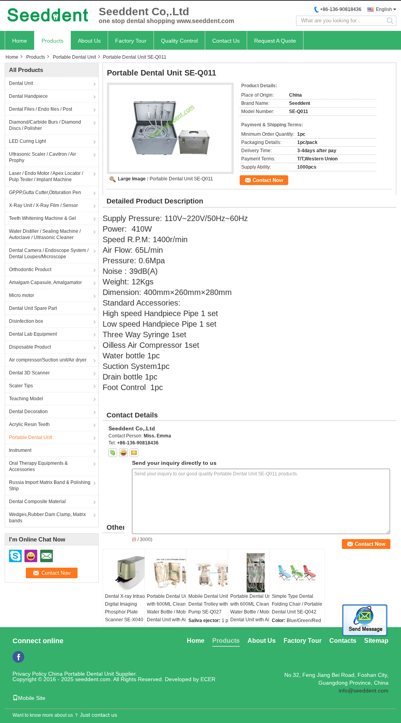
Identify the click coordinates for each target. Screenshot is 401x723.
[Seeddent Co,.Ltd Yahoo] (123, 452)
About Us (89, 41)
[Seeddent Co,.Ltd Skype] (112, 452)
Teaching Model (26, 398)
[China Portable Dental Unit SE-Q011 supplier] (170, 128)
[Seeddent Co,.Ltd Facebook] (18, 657)
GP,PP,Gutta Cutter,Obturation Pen (45, 192)
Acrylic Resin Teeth (29, 424)
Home (19, 41)
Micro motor (21, 295)
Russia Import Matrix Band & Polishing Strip (49, 485)
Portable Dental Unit (74, 57)
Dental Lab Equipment (33, 334)
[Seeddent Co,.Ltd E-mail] (134, 452)
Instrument (20, 450)
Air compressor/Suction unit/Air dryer (48, 360)
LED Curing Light (27, 141)
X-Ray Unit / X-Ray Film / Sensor (43, 205)
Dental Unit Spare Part (33, 308)
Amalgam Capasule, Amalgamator (45, 282)
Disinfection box (26, 321)
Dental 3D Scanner (29, 373)
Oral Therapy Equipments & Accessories (38, 466)
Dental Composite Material (37, 501)
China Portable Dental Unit (81, 674)
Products (52, 41)
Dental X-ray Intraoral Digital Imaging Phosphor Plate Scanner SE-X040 (127, 608)
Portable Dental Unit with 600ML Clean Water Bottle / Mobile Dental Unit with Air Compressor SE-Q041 (170, 612)
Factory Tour (130, 41)
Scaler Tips (21, 385)
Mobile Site (31, 698)
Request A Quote (275, 41)
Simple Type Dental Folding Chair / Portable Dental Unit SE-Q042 (297, 604)
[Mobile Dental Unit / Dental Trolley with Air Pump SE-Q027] (213, 572)
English (384, 9)
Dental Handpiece (28, 96)
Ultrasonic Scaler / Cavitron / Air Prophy (42, 157)
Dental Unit (21, 83)
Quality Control (179, 41)
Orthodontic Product (30, 269)
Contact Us (226, 41)
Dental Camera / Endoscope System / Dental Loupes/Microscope (49, 253)
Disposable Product (30, 347)
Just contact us (98, 715)
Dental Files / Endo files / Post (40, 109)
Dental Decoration (28, 411)
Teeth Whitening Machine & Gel (42, 218)
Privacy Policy (30, 674)
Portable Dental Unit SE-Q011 (181, 179)
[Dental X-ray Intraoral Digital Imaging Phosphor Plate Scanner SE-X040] (130, 572)
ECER (207, 679)
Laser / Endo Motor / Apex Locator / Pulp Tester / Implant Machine (46, 176)
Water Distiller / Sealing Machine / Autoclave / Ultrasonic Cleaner (45, 234)
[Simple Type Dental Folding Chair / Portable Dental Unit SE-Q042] (297, 572)
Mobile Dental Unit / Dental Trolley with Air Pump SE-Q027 (211, 604)
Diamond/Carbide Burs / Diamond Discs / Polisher (45, 125)
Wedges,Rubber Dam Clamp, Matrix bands (47, 517)
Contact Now (268, 180)
